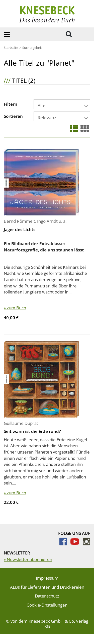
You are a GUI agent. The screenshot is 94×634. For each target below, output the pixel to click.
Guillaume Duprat (21, 423)
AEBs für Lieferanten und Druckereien (47, 587)
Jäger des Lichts (19, 229)
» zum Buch (15, 308)
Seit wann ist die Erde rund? (32, 431)
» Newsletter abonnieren (28, 559)
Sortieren (13, 116)
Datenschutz (47, 596)
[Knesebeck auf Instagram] (86, 543)
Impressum (47, 578)
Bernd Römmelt (19, 221)
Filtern (10, 104)
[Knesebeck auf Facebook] (64, 543)
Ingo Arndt (47, 221)
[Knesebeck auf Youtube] (76, 543)
